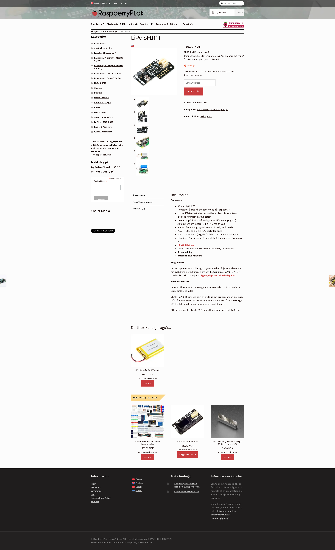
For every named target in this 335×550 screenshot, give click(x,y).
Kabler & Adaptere (103, 127)
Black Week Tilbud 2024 (186, 491)
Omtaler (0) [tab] (139, 208)
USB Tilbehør (100, 112)
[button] (132, 46)
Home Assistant (101, 98)
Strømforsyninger (109, 31)
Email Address (100, 181)
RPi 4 (203, 116)
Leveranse (96, 491)
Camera (98, 88)
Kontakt (124, 3)
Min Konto (106, 3)
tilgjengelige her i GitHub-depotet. (217, 275)
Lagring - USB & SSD (103, 122)
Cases (97, 107)
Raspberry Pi (97, 24)
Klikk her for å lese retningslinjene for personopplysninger (223, 514)
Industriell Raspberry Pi (140, 24)
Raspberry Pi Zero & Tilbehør (108, 73)
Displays (98, 93)
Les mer (147, 383)
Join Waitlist (194, 91)
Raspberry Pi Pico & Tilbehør (107, 78)
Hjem (96, 31)
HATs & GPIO (203, 109)
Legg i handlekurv (187, 454)
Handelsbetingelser (101, 498)
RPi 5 (209, 116)
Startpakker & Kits (116, 24)
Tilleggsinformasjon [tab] (143, 202)
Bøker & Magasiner (103, 132)
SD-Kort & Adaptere (103, 117)
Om (115, 3)
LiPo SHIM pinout (186, 245)
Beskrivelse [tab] (139, 195)
